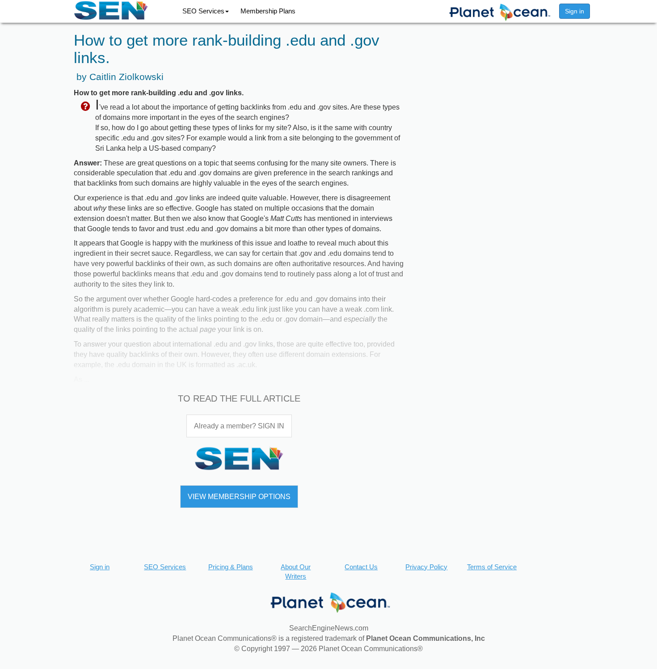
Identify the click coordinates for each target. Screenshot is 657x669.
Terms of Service (492, 567)
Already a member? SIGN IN (239, 426)
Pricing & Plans (230, 567)
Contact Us (361, 567)
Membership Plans (267, 11)
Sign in (574, 11)
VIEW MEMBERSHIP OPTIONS (239, 496)
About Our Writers (296, 571)
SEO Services (203, 11)
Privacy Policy (426, 567)
